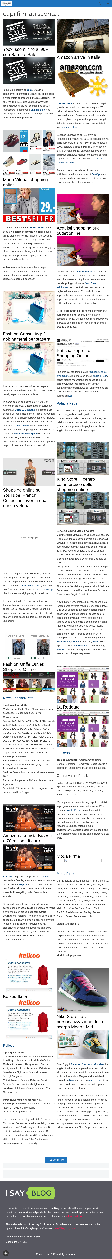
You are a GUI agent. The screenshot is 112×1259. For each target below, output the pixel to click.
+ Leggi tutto (56, 1160)
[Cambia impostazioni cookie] (6, 1253)
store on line (95, 1080)
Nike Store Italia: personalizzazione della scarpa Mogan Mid (80, 1021)
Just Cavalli (22, 425)
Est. (70, 395)
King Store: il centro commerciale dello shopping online (76, 484)
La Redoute (80, 645)
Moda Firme (68, 856)
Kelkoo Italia (15, 996)
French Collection (31, 585)
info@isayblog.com (76, 1216)
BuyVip (95, 174)
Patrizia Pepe (67, 403)
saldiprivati (63, 287)
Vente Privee (74, 810)
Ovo (87, 283)
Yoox (29, 90)
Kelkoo (9, 1045)
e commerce (46, 876)
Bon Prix (62, 649)
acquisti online (69, 127)
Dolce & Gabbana (25, 410)
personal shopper (45, 589)
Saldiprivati (63, 641)
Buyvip (94, 283)
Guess (75, 641)
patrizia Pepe (100, 376)
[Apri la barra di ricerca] (100, 3)
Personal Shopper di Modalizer (87, 1064)
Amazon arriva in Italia (78, 57)
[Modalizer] (6, 3)
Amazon (7, 876)
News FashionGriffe (18, 698)
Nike (71, 1080)
